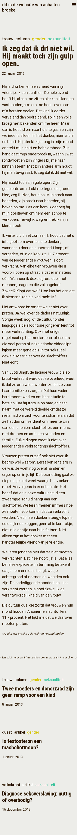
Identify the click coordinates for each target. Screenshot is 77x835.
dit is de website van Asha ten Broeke (31, 7)
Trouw (7, 38)
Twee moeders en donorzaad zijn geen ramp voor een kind (38, 691)
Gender (39, 38)
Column (22, 38)
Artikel (19, 732)
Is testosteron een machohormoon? (22, 744)
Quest (7, 732)
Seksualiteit (59, 38)
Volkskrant (11, 784)
